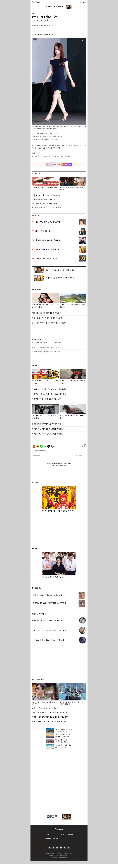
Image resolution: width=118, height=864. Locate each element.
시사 (62, 834)
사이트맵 (66, 853)
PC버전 (70, 853)
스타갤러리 (70, 834)
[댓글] (46, 20)
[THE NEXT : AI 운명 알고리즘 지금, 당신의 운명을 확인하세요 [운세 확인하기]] (59, 164)
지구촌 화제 (35, 483)
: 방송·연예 (37, 680)
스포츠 (55, 834)
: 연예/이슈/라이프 (39, 614)
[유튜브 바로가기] (57, 847)
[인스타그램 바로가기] (61, 847)
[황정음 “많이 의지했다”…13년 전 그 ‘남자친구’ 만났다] (82, 620)
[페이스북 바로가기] (49, 847)
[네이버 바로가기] (64, 847)
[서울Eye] (36, 2)
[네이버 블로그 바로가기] (68, 847)
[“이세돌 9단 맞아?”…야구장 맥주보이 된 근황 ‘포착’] (82, 640)
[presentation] (33, 83)
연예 (33, 13)
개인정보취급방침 (59, 853)
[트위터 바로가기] (53, 847)
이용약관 (52, 853)
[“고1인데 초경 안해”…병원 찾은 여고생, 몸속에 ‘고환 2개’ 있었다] (82, 630)
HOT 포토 (55, 838)
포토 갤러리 (35, 549)
